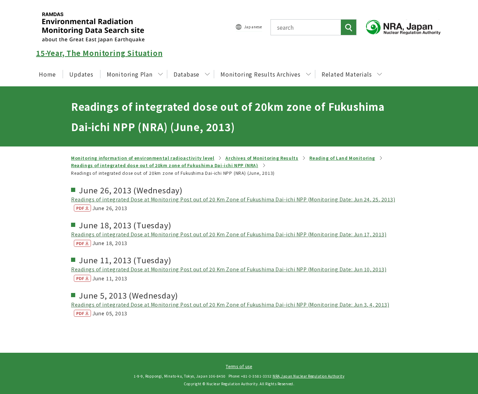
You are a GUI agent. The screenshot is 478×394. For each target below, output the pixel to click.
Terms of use (239, 366)
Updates (81, 74)
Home (47, 74)
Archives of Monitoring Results (261, 158)
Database (186, 74)
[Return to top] (455, 325)
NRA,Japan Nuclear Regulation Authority (308, 376)
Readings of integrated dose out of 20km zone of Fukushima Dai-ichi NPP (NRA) (164, 165)
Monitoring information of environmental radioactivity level (142, 158)
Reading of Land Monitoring (342, 158)
